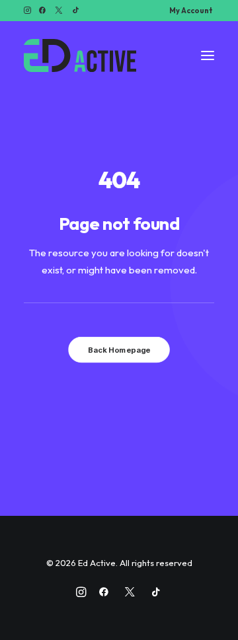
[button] (27, 10)
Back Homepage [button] (119, 350)
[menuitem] (190, 10)
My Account (190, 10)
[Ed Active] (80, 55)
